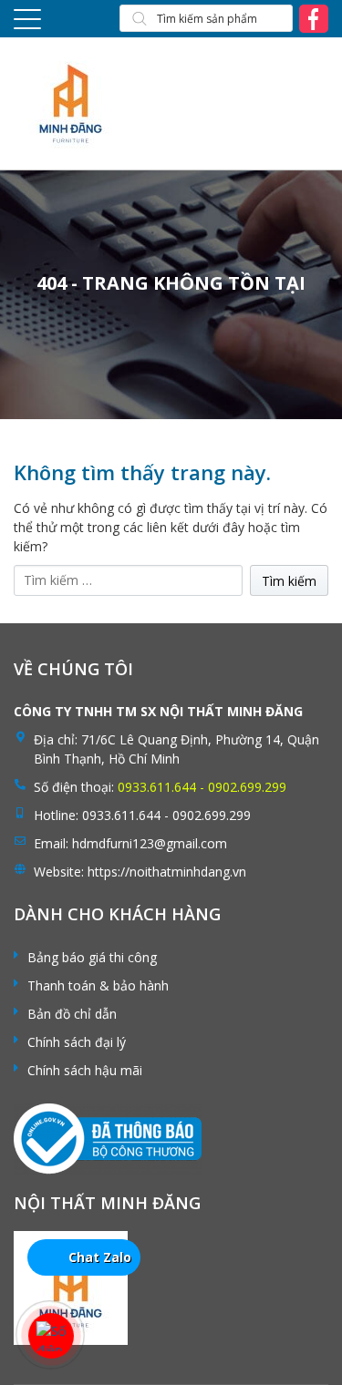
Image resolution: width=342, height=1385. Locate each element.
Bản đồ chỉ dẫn (72, 1013)
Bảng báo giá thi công (92, 957)
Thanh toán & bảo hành (98, 985)
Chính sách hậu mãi (84, 1070)
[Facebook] (313, 17)
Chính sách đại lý (76, 1042)
